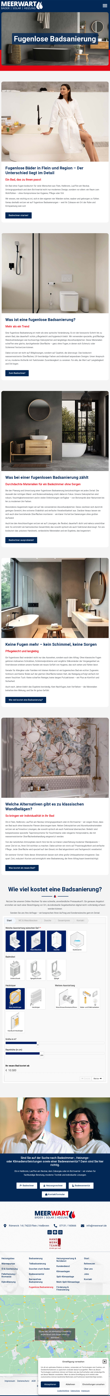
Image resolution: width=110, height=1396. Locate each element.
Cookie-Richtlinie (63, 1391)
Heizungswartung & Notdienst (66, 1259)
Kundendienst (63, 1266)
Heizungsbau (7, 1258)
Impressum (85, 1391)
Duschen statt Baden (39, 1269)
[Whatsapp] (49, 1232)
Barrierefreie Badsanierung (36, 1280)
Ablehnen (70, 1384)
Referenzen (89, 1263)
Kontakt (88, 1279)
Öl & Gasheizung (9, 1269)
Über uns (88, 1269)
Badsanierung (36, 1258)
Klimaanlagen (63, 1271)
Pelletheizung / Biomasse (8, 1275)
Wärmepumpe (8, 1263)
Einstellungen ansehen (93, 1384)
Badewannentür (36, 1274)
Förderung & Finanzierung (62, 1288)
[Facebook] (55, 1232)
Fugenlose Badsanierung (41, 1287)
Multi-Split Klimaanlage (68, 1282)
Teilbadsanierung (37, 1263)
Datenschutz (75, 1391)
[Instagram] (60, 1232)
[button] (104, 1361)
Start (86, 1258)
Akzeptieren (50, 1384)
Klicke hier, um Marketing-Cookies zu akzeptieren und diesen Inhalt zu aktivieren (55, 1334)
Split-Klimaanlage (65, 1276)
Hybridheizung (8, 1282)
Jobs (86, 1274)
